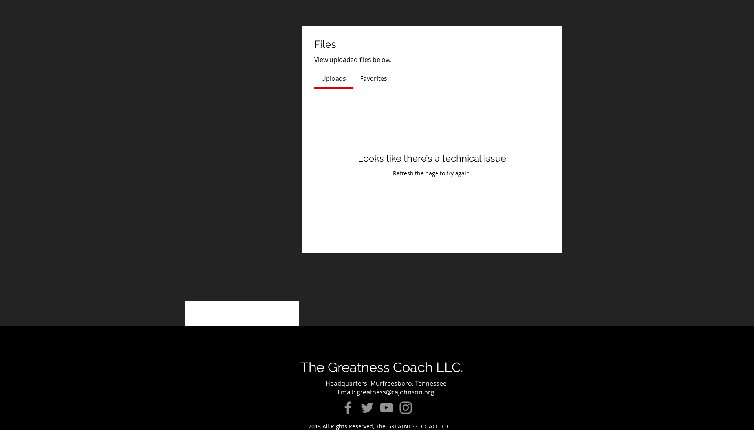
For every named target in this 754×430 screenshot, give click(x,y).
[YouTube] (386, 407)
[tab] (333, 78)
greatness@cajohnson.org (395, 392)
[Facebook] (348, 407)
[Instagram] (405, 407)
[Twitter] (367, 407)
